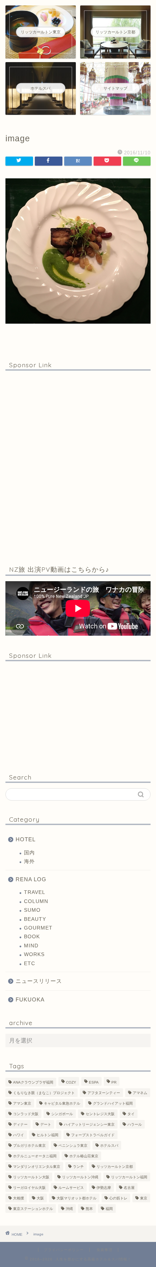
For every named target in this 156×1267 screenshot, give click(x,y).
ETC (29, 963)
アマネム (140, 1093)
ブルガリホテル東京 (29, 1145)
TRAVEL (34, 892)
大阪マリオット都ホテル (77, 1198)
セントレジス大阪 (100, 1114)
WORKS (34, 954)
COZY (71, 1082)
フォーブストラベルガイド (93, 1135)
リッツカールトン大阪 (31, 1177)
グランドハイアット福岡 (113, 1103)
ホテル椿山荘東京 (83, 1156)
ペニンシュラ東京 (72, 1145)
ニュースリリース (39, 981)
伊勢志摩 (104, 1188)
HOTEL (26, 839)
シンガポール (62, 1114)
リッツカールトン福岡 (129, 1177)
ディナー (20, 1124)
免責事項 (104, 1250)
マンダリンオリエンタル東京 (36, 1167)
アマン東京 (22, 1103)
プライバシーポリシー (64, 1250)
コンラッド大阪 (25, 1114)
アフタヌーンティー (103, 1093)
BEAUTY (35, 919)
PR (113, 1082)
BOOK (32, 936)
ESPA (94, 1082)
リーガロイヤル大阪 (29, 1188)
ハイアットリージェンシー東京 (89, 1124)
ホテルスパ (109, 1145)
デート (45, 1124)
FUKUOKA (30, 999)
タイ (131, 1114)
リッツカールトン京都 (115, 1167)
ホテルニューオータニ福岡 (35, 1156)
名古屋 (129, 1188)
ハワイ (18, 1135)
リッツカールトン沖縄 (80, 1177)
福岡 (109, 1209)
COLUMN (36, 901)
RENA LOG (31, 879)
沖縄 (69, 1209)
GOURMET (38, 928)
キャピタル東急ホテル (62, 1103)
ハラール (134, 1124)
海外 (29, 861)
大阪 (40, 1198)
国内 (29, 852)
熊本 (89, 1209)
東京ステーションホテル (33, 1209)
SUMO (32, 910)
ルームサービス (71, 1188)
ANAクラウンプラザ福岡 (33, 1082)
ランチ (78, 1167)
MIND (31, 945)
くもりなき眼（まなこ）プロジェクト (44, 1093)
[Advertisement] (78, 466)
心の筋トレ (118, 1198)
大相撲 (18, 1198)
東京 (143, 1198)
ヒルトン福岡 (47, 1135)
